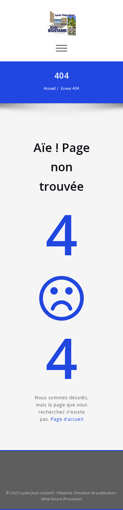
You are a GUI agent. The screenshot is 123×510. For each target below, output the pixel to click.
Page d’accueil (67, 419)
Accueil (49, 89)
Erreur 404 (70, 89)
